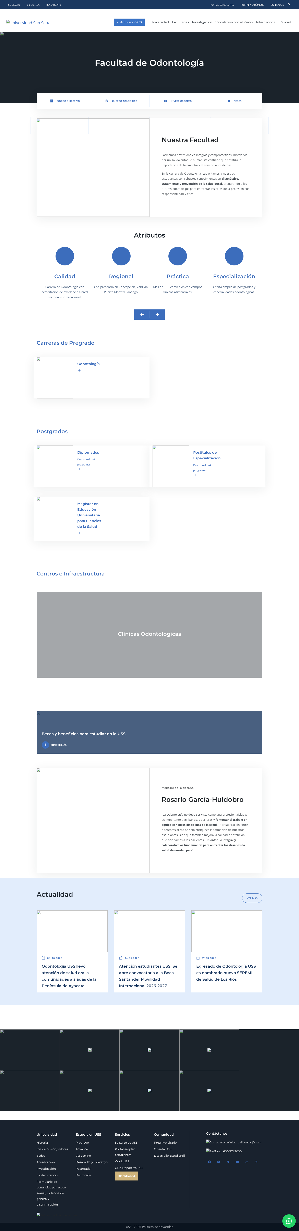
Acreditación (46, 1162)
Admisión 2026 (131, 22)
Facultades (180, 22)
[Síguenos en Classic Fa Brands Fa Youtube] (237, 1162)
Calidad (285, 22)
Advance (82, 1149)
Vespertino (83, 1155)
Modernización (47, 1175)
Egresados (277, 4)
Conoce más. (55, 745)
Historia (42, 1142)
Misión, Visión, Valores (52, 1149)
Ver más (252, 898)
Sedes (234, 101)
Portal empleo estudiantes (125, 1151)
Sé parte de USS (126, 1142)
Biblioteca (33, 4)
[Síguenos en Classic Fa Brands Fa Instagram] (256, 1162)
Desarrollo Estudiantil (169, 1155)
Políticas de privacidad (157, 1227)
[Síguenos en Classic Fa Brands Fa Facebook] (209, 1162)
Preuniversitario (165, 1142)
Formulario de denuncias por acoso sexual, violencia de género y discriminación (51, 1193)
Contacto (14, 4)
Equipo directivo (65, 101)
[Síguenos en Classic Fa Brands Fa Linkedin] (228, 1162)
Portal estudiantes (222, 4)
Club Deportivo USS (129, 1167)
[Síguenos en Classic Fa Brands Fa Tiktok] (247, 1162)
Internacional (266, 22)
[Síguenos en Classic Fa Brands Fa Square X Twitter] (219, 1162)
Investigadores (178, 101)
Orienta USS (162, 1149)
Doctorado (83, 1175)
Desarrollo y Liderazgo (92, 1162)
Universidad (160, 22)
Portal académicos (253, 4)
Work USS (122, 1161)
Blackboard (53, 4)
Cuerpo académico (121, 101)
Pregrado (82, 1142)
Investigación (202, 22)
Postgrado (83, 1168)
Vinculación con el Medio (234, 22)
